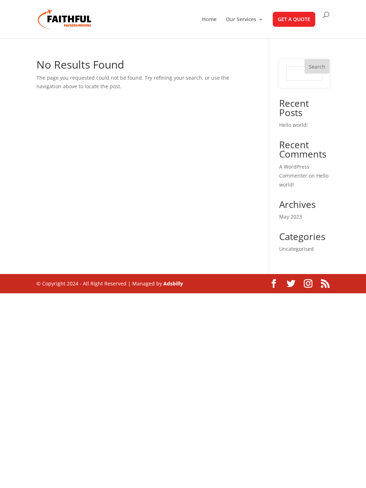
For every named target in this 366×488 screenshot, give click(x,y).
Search (317, 66)
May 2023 (290, 216)
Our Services (241, 20)
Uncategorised (296, 248)
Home (209, 20)
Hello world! (293, 124)
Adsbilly (173, 283)
